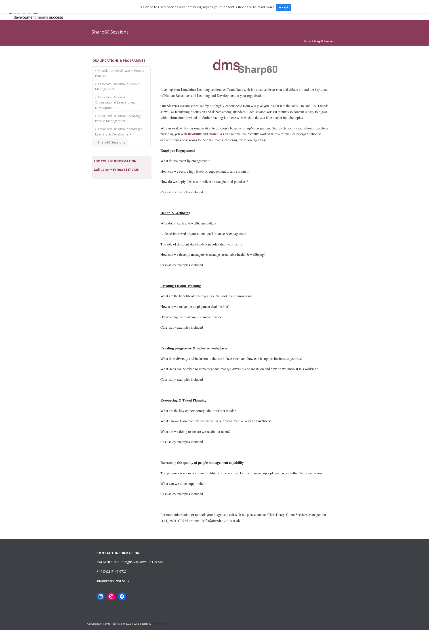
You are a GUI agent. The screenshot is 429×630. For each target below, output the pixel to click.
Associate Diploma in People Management (117, 86)
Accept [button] (283, 7)
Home (307, 41)
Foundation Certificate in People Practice (119, 73)
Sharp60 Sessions (111, 142)
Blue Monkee (160, 623)
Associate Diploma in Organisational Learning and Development (115, 102)
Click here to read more (255, 7)
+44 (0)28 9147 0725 (111, 571)
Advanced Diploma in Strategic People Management (118, 118)
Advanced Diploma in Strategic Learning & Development (118, 131)
